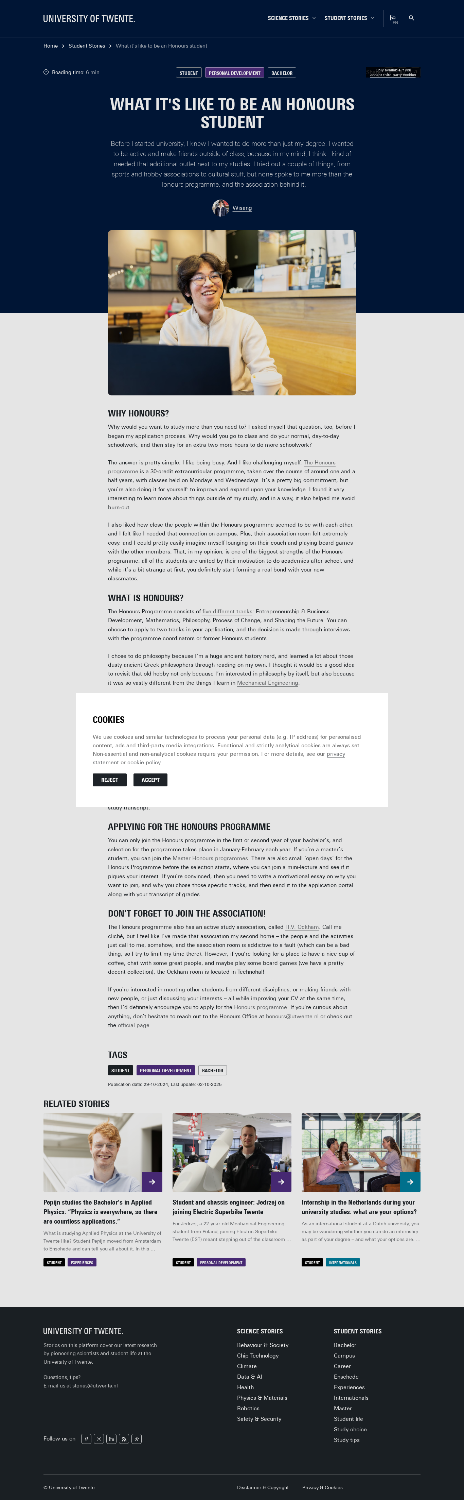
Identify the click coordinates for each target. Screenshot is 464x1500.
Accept (151, 780)
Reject (109, 780)
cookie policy (143, 762)
